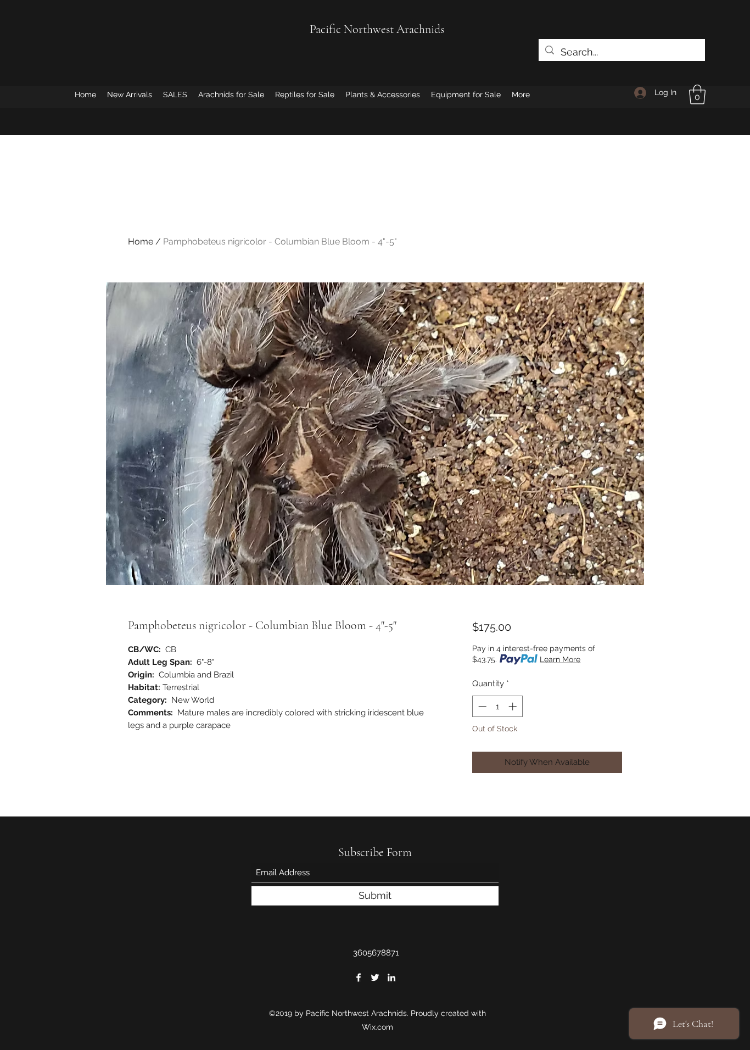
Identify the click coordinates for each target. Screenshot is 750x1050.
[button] (697, 94)
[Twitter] (375, 977)
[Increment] (513, 706)
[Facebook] (358, 977)
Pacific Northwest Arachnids (377, 29)
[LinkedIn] (391, 977)
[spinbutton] (497, 706)
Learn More (560, 659)
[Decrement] (481, 706)
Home (140, 241)
